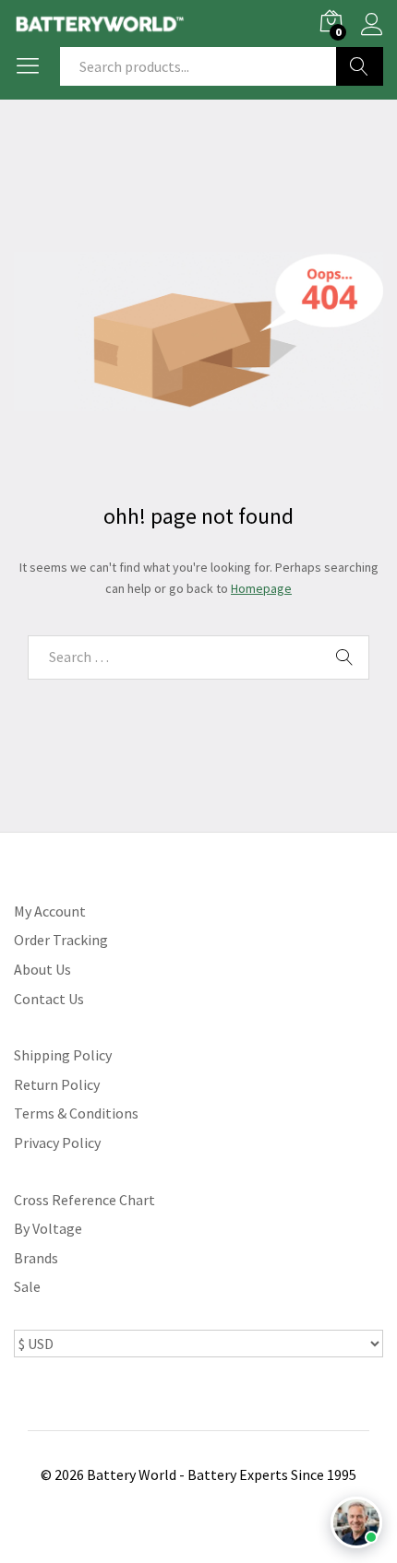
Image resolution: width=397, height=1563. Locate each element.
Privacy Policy (57, 1142)
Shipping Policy (63, 1055)
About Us (42, 969)
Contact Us (49, 998)
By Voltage (48, 1228)
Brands (36, 1258)
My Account (50, 911)
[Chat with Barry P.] (356, 1522)
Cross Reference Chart (84, 1199)
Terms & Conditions (76, 1113)
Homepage (261, 588)
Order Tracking (61, 939)
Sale (27, 1286)
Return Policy (57, 1084)
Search (359, 66)
